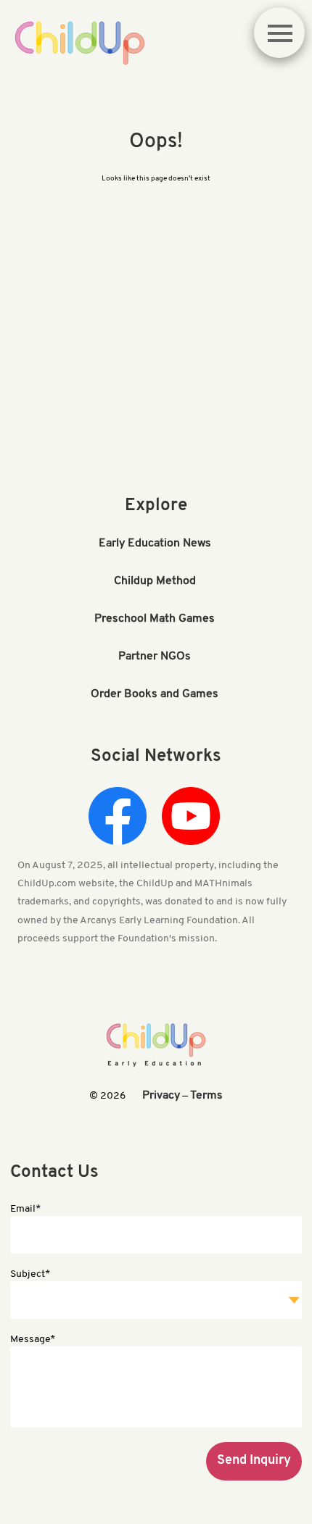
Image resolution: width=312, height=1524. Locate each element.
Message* (32, 1339)
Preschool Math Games (154, 619)
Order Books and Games (154, 694)
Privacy (161, 1096)
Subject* (30, 1274)
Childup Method (155, 581)
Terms (206, 1096)
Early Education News (155, 543)
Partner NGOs (154, 656)
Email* (25, 1209)
